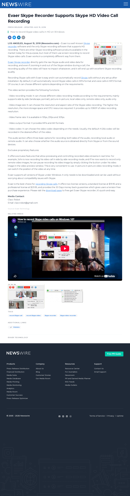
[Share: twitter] (14, 37)
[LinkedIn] (67, 416)
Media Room (12, 392)
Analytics (10, 388)
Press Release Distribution (18, 368)
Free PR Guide (114, 354)
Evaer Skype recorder (19, 62)
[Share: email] (23, 37)
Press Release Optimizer (17, 398)
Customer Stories (43, 375)
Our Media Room (43, 378)
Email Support (100, 372)
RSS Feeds (70, 382)
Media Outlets (71, 385)
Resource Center (72, 368)
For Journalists (71, 372)
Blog (38, 372)
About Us (40, 368)
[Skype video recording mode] (64, 296)
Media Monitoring (14, 385)
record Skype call (15, 315)
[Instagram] (70, 416)
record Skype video (33, 315)
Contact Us (99, 368)
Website (16, 327)
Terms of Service (97, 416)
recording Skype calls (46, 184)
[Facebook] (59, 416)
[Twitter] (63, 416)
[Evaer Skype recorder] (108, 54)
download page (54, 190)
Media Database (14, 378)
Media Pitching (13, 382)
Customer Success (15, 395)
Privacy (110, 416)
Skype (84, 78)
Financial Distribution (15, 372)
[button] (126, 4)
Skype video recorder (68, 315)
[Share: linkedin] (19, 37)
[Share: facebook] (9, 37)
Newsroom (70, 375)
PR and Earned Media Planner (78, 378)
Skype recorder (50, 315)
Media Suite (12, 375)
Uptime (120, 416)
